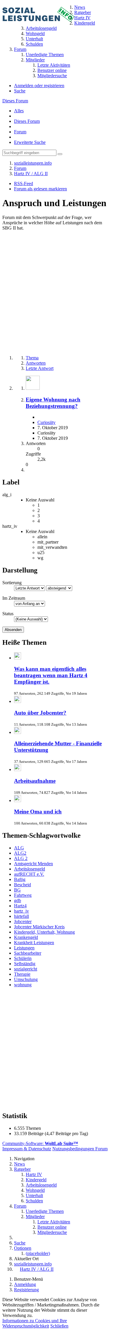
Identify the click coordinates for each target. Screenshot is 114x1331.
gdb (17, 900)
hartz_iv (21, 910)
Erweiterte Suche (30, 142)
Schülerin (23, 958)
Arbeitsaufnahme (35, 781)
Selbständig (24, 963)
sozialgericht (25, 968)
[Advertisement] (57, 294)
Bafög (19, 879)
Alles (19, 110)
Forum (20, 131)
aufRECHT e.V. (29, 874)
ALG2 (20, 853)
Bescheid (22, 884)
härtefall (21, 916)
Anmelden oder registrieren (39, 85)
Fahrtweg (23, 895)
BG (17, 889)
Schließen (59, 1325)
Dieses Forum (15, 100)
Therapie (22, 974)
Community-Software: (40, 1143)
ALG (19, 847)
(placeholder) (38, 1253)
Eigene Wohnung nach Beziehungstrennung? (53, 402)
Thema (32, 357)
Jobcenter (23, 921)
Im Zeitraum (13, 598)
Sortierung (12, 582)
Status (7, 613)
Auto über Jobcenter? (40, 713)
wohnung (23, 984)
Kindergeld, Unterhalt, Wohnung (44, 932)
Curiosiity (46, 422)
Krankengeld (26, 937)
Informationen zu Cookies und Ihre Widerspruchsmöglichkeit (34, 1323)
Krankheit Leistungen (34, 942)
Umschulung (26, 979)
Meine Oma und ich (38, 811)
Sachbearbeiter (27, 953)
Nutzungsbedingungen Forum (80, 1148)
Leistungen (24, 947)
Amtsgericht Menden (33, 863)
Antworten (36, 363)
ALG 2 (20, 858)
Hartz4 (20, 905)
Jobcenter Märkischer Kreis (39, 926)
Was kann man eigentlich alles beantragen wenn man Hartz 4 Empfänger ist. (50, 675)
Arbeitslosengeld (29, 868)
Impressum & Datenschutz (26, 1148)
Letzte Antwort (39, 368)
